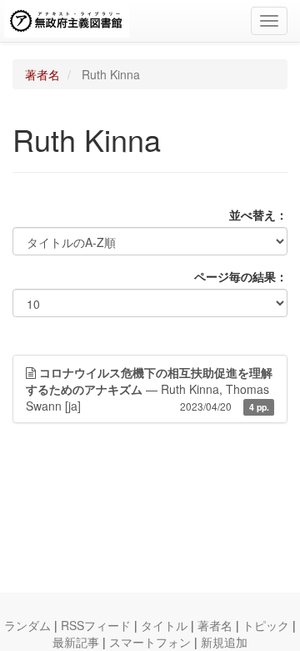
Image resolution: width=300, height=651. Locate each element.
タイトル (164, 625)
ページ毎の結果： (241, 276)
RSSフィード (96, 625)
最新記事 (75, 641)
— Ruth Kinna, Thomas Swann (149, 389)
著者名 (42, 74)
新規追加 (224, 641)
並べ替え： (258, 214)
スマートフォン (150, 641)
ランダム (27, 625)
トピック (265, 625)
